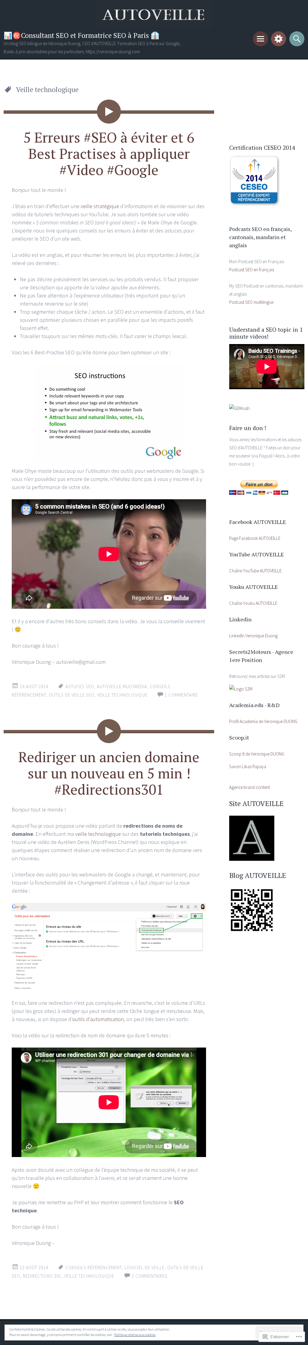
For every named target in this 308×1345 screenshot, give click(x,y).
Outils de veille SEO (71, 695)
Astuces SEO (80, 686)
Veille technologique (122, 695)
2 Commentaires (150, 1276)
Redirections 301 (42, 1276)
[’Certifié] (254, 205)
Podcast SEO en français (251, 269)
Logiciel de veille (145, 1267)
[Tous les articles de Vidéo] (109, 112)
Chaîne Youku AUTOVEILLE (253, 603)
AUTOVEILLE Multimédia (122, 686)
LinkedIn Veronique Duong (253, 636)
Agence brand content (249, 787)
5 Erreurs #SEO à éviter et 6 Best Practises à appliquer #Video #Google (108, 153)
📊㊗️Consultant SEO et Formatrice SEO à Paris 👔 (81, 35)
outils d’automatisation (98, 1019)
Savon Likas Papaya (247, 766)
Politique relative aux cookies (135, 1334)
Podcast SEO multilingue (251, 302)
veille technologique (98, 833)
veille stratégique (100, 206)
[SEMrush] (239, 408)
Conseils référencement (94, 1267)
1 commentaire (181, 695)
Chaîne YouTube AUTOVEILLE (255, 571)
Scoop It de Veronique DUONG (256, 754)
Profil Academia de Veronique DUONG (263, 721)
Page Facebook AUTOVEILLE (254, 538)
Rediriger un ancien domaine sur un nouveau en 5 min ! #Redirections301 (108, 773)
